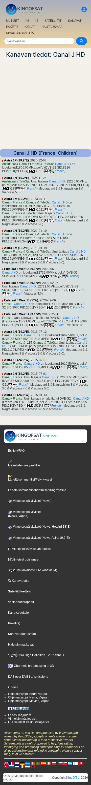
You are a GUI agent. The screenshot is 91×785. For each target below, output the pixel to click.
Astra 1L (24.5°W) (16, 360)
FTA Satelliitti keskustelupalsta (28, 722)
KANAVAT (74, 21)
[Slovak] (64, 763)
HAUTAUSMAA (51, 27)
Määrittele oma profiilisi (24, 465)
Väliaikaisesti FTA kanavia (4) (36, 570)
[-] (36, 21)
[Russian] (11, 766)
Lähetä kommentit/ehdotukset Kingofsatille (37, 490)
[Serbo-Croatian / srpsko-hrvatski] (17, 766)
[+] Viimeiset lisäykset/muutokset (30, 549)
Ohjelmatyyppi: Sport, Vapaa (27, 694)
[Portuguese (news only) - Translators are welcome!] (38, 763)
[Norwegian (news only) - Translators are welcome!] (33, 763)
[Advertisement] (45, 103)
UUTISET (12, 21)
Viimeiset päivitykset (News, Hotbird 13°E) (41, 526)
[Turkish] (6, 766)
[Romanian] (22, 766)
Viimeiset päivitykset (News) (31, 501)
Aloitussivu (50, 436)
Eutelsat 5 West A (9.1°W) (22, 269)
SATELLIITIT (52, 21)
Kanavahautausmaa (22, 634)
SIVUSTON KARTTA (20, 33)
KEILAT (30, 27)
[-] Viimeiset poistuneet (23, 559)
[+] (27, 21)
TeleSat (48, 164)
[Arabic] (80, 763)
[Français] (11, 763)
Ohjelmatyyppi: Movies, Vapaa (29, 701)
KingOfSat (73, 777)
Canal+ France (29, 164)
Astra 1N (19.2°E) (16, 178)
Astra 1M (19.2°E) (16, 199)
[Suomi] (75, 763)
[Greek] (70, 763)
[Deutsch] (22, 763)
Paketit (12, 623)
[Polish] (54, 763)
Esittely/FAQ (16, 450)
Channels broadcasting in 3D (33, 666)
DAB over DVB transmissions (28, 676)
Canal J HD (63, 164)
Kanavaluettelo (18, 612)
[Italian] (49, 763)
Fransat (7, 304)
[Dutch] (17, 763)
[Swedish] (27, 763)
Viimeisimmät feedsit (22, 718)
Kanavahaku (20, 581)
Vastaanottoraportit (21, 602)
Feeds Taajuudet (19, 715)
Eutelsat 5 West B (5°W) (21, 300)
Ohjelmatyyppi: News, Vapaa (28, 697)
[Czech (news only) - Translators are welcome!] (59, 763)
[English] (6, 763)
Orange (31, 202)
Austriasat (9, 164)
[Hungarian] (27, 766)
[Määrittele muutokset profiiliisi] (84, 9)
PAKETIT (12, 27)
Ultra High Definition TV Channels (40, 655)
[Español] (43, 763)
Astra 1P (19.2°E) (16, 160)
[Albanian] (33, 766)
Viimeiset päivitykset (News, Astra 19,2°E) (41, 538)
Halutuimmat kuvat (21, 644)
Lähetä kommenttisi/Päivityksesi (30, 479)
